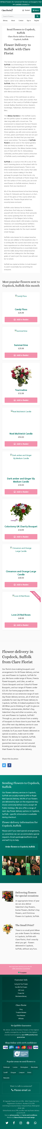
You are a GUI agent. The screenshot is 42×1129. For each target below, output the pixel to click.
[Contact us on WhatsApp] (35, 1123)
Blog (21, 1009)
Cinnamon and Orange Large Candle (21, 573)
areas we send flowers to (24, 1061)
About (13, 20)
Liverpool (21, 1072)
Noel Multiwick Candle (21, 433)
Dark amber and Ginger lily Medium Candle (21, 480)
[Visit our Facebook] (14, 1123)
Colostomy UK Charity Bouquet (21, 526)
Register (36, 20)
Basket (27, 10)
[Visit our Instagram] (20, 1123)
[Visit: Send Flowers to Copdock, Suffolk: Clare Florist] (9, 765)
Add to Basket (22, 319)
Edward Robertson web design (24, 1117)
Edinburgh (6, 1067)
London (15, 1067)
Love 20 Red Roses (21, 614)
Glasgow (13, 1072)
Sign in (29, 20)
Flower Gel (21, 993)
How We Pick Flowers (21, 987)
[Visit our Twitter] (7, 1123)
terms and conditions (29, 1115)
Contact (21, 20)
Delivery (5, 20)
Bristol (29, 1072)
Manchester (34, 1067)
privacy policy (14, 1115)
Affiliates (21, 1019)
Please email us (22, 1090)
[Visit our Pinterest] (28, 1123)
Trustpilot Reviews (21, 1012)
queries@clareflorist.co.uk (26, 837)
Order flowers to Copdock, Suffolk (20, 847)
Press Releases (21, 1015)
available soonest (22, 4)
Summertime (21, 344)
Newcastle (6, 1078)
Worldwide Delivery (21, 996)
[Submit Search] (37, 16)
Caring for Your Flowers (21, 984)
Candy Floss (21, 309)
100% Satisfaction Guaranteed (21, 968)
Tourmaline (21, 389)
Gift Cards (21, 990)
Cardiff (5, 1072)
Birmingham (24, 1067)
